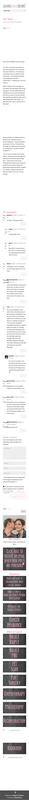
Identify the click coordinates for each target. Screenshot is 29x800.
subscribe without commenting (17, 492)
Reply (23, 223)
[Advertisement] (14, 45)
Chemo (9, 28)
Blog (12, 22)
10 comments (17, 22)
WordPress (18, 797)
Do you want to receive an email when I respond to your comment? (13, 488)
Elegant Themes (18, 795)
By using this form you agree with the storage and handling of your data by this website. (14, 479)
